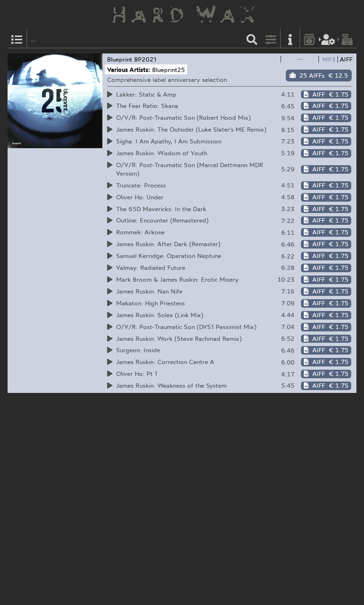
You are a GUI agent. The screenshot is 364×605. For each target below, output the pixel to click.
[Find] (252, 38)
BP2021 (145, 59)
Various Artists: (128, 69)
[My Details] (328, 38)
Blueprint (119, 59)
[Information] (290, 38)
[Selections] (17, 38)
